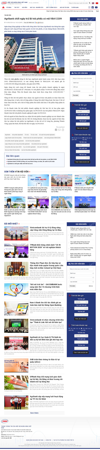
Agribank (61, 127)
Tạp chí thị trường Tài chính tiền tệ (64, 440)
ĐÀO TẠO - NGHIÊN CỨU (36, 7)
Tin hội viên (7, 15)
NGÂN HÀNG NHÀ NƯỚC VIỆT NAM (34, 440)
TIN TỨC (16, 7)
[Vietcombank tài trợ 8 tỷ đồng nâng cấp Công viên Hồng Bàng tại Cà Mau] (16, 233)
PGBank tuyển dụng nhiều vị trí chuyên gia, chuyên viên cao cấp (82, 24)
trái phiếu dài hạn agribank (39, 144)
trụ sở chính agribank (29, 147)
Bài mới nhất (11, 223)
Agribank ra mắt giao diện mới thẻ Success (20, 163)
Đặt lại (91, 95)
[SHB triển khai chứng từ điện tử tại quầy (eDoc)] (16, 365)
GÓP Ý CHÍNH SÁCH (51, 7)
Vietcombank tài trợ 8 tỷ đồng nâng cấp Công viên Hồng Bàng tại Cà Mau (61, 189)
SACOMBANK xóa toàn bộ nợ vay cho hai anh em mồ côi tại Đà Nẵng (61, 211)
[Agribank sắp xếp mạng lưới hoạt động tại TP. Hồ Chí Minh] (16, 402)
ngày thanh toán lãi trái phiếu (13, 137)
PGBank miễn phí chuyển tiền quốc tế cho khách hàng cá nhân (84, 189)
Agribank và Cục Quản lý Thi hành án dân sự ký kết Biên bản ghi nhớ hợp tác (83, 44)
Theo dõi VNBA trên (29, 22)
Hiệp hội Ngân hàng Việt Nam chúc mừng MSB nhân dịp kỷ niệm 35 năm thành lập (60, 11)
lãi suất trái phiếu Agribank (47, 134)
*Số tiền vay (82, 142)
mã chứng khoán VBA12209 (52, 137)
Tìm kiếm (75, 95)
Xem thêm (34, 413)
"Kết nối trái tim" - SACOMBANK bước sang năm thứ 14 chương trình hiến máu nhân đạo (46, 286)
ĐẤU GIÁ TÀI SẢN (64, 7)
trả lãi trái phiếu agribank (33, 141)
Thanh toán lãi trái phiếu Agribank (32, 137)
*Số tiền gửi (82, 108)
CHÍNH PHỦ (48, 440)
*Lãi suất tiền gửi (83, 114)
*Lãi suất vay (83, 148)
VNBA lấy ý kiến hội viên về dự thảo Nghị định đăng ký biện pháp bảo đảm (81, 235)
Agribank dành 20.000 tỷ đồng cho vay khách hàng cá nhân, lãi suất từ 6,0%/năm (31, 161)
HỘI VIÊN (24, 7)
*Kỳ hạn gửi (82, 121)
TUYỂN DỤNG (75, 7)
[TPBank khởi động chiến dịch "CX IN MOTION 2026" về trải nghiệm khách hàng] (16, 251)
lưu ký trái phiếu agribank (28, 150)
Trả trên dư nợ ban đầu (87, 138)
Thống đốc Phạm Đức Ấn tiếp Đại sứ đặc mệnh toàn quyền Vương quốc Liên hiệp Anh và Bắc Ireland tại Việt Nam (46, 265)
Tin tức (27, 134)
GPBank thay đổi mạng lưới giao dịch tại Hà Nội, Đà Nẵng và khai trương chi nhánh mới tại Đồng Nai (46, 379)
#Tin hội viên (22, 171)
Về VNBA (8, 7)
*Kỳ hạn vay (82, 154)
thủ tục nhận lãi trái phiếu (12, 150)
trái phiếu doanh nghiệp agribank (14, 141)
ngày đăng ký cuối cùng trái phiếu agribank (17, 144)
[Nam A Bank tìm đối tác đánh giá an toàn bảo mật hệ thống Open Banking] (16, 308)
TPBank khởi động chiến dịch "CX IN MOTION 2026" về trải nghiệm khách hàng (37, 211)
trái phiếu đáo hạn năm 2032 (13, 147)
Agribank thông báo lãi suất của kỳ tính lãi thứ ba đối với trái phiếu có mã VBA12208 (32, 159)
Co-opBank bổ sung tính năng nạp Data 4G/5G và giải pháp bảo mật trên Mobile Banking (37, 189)
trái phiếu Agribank (17, 134)
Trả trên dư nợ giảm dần (77, 138)
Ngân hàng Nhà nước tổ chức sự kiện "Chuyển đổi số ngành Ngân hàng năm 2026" (80, 255)
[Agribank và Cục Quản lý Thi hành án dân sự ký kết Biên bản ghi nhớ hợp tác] (16, 343)
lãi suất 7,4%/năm (42, 147)
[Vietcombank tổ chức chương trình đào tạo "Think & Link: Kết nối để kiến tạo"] (16, 326)
